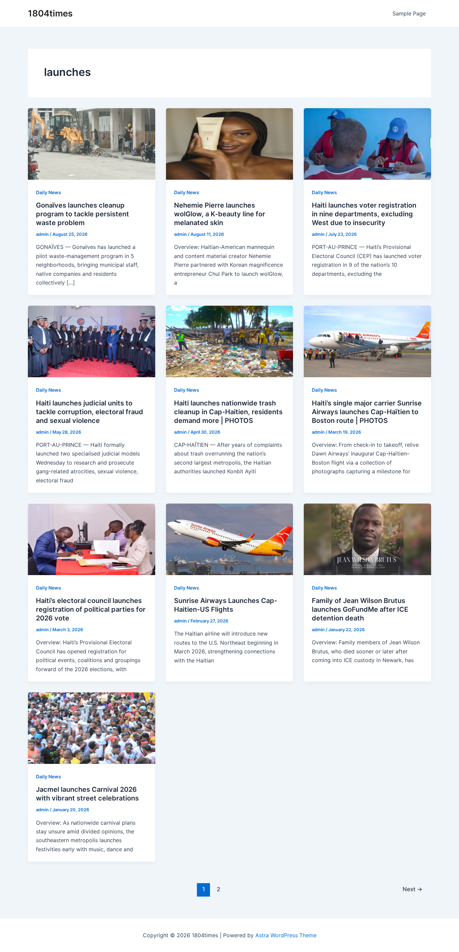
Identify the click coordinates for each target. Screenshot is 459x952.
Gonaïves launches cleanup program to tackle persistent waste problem (82, 214)
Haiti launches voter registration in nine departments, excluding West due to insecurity (364, 214)
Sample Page (409, 13)
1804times (50, 13)
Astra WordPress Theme (286, 935)
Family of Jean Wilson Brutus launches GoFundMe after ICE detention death (360, 609)
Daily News (48, 192)
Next (412, 889)
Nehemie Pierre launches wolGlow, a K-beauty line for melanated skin (219, 214)
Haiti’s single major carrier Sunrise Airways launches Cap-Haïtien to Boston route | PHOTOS (367, 412)
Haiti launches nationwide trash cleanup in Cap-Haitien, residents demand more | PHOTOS (228, 412)
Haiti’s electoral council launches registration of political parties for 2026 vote (90, 609)
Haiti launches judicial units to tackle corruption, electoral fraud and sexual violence (89, 412)
